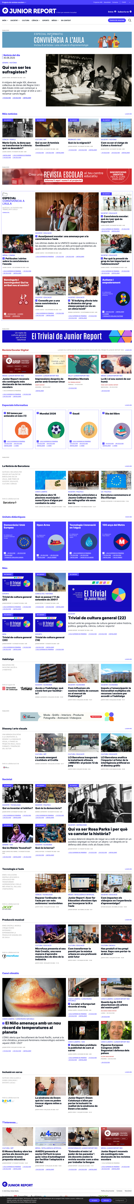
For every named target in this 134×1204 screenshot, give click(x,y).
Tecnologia (16, 805)
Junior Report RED (16, 376)
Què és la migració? (79, 142)
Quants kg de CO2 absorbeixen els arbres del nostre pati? (114, 1005)
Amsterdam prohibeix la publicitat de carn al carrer (82, 1048)
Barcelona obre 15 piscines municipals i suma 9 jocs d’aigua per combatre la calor (49, 499)
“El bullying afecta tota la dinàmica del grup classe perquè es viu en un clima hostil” (83, 304)
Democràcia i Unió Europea (14, 526)
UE (102, 492)
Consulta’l (6, 212)
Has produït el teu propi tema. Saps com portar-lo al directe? (116, 951)
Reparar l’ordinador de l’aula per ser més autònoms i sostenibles (49, 900)
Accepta (94, 1200)
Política (80, 492)
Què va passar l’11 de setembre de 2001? (47, 598)
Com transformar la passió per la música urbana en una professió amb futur (82, 952)
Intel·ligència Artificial (84, 895)
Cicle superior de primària (22, 155)
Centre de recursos (117, 20)
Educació (48, 233)
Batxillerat (27, 98)
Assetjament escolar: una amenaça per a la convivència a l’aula (61, 237)
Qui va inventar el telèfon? (17, 808)
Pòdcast (7, 316)
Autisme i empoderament (111, 281)
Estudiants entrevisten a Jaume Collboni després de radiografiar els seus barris (82, 499)
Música (112, 945)
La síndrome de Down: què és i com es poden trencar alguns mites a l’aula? (48, 1101)
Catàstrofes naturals (25, 1019)
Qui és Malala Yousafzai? (16, 847)
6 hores (20, 314)
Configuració (119, 1200)
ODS (79, 139)
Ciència (5, 139)
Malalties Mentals (78, 378)
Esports (5, 594)
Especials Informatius (15, 405)
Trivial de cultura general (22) (97, 617)
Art (45, 139)
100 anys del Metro (113, 525)
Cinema (12, 255)
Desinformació (74, 1148)
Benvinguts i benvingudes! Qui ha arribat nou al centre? (16, 282)
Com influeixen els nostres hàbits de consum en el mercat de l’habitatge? (83, 692)
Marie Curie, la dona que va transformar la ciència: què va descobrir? (17, 145)
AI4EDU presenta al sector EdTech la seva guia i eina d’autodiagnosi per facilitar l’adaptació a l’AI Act (50, 1157)
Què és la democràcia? (48, 808)
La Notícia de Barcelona (16, 466)
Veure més (128, 517)
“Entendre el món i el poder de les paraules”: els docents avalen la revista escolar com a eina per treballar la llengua (83, 1157)
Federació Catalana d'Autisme (113, 316)
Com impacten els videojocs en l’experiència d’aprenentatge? (116, 900)
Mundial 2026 (48, 413)
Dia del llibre (112, 413)
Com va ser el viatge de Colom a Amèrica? (114, 144)
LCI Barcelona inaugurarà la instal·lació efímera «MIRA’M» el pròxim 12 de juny (83, 761)
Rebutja (106, 1200)
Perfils (13, 139)
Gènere (5, 63)
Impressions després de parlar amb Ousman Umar (50, 380)
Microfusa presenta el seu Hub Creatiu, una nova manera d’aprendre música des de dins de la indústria (50, 954)
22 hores (106, 314)
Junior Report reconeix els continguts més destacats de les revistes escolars (17, 382)
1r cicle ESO (7, 98)
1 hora (16, 446)
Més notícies (9, 113)
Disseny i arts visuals (14, 728)
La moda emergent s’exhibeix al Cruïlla (46, 759)
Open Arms (43, 525)
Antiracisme (82, 825)
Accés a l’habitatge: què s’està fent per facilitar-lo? (49, 691)
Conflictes (39, 594)
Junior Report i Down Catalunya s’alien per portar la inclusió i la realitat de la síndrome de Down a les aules (83, 1103)
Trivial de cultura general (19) (49, 639)
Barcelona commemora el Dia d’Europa (116, 496)
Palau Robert (52, 557)
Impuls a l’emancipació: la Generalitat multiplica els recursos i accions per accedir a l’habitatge (116, 692)
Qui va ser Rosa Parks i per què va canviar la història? (98, 831)
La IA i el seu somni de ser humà (116, 380)
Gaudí (75, 413)
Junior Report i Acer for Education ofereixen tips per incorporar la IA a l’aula (82, 901)
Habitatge (8, 659)
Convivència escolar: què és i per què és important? (115, 219)
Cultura (38, 139)
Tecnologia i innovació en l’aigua (83, 526)
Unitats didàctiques (13, 516)
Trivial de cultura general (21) (17, 598)
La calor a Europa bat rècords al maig (81, 1005)
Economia (48, 685)
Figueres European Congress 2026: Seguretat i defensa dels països (115, 1049)
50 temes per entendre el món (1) (15, 414)
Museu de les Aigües (87, 557)
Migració (72, 139)
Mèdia (5, 255)
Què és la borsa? (45, 847)
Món (4, 568)
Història (13, 63)
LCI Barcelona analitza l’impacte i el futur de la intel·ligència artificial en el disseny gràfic (115, 761)
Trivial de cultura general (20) (17, 639)
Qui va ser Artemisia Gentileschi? (47, 144)
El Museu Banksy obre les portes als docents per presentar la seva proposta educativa (17, 1155)
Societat (104, 139)
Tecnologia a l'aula (13, 869)
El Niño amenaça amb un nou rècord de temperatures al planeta (31, 1027)
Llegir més (128, 114)
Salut (70, 376)
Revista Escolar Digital (15, 350)
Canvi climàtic (41, 492)
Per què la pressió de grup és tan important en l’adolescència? (115, 261)
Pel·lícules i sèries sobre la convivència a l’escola (16, 261)
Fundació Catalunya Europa (14, 557)
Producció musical (13, 919)
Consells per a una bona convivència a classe (47, 303)
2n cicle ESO (17, 98)
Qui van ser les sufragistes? (16, 69)
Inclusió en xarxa (12, 1072)
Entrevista (16, 316)
